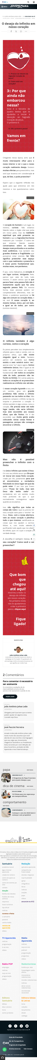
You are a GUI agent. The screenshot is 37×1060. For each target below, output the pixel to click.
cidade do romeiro (8, 875)
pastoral (5, 920)
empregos (5, 967)
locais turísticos (7, 905)
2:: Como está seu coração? (16, 82)
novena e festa (8, 913)
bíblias (4, 1004)
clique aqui (20, 609)
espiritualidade (26, 878)
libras (23, 887)
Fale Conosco (28, 1049)
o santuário (6, 917)
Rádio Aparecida (26, 939)
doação (5, 891)
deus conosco (7, 1007)
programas (25, 956)
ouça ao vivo (25, 947)
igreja (23, 881)
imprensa (5, 902)
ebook (23, 1013)
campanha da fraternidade (26, 871)
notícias (5, 910)
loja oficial (5, 907)
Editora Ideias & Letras (28, 999)
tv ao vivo (5, 947)
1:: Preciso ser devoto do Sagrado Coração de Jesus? (18, 76)
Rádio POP (7, 964)
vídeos (4, 931)
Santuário (7, 863)
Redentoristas (28, 964)
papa (23, 895)
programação (6, 944)
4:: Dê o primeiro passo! (18, 128)
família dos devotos (9, 894)
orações (24, 893)
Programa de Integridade (17, 1045)
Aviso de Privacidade (16, 1037)
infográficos (25, 884)
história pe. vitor (27, 967)
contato (4, 888)
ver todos (30, 770)
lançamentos (25, 1010)
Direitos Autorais (14, 1049)
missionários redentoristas (26, 976)
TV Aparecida (9, 938)
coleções (24, 1007)
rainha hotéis (6, 922)
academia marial (8, 867)
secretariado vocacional (25, 992)
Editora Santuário (7, 999)
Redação (25, 863)
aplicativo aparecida (28, 867)
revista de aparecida (6, 927)
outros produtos (7, 1013)
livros (4, 1010)
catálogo (24, 1016)
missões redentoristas (29, 980)
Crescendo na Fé (30, 16)
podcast (24, 950)
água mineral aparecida (6, 871)
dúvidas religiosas (27, 875)
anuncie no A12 (27, 901)
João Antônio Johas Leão (18, 655)
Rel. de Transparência (16, 1041)
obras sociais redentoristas (26, 987)
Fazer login (10, 696)
